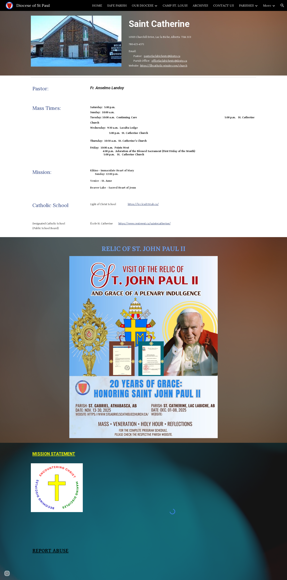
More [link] (267, 5)
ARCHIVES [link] (200, 5)
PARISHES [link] (246, 5)
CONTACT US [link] (223, 5)
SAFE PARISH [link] (117, 5)
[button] (282, 5)
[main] (191, 24)
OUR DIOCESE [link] (142, 5)
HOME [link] (97, 5)
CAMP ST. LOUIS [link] (175, 5)
